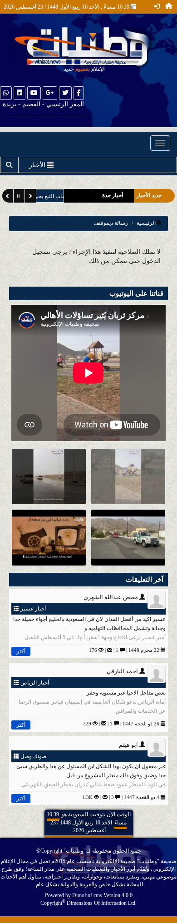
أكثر (21, 651)
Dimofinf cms (87, 895)
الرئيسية (146, 223)
